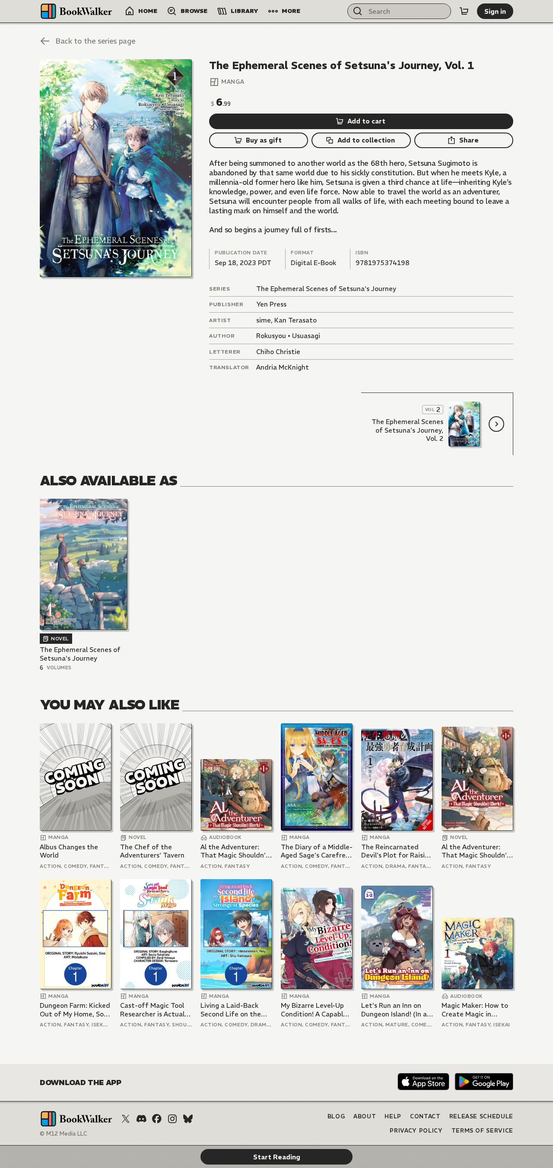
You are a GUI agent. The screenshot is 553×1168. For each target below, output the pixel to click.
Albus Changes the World (69, 851)
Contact (425, 1116)
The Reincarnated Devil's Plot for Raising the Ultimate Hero (396, 851)
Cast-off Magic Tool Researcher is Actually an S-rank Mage (155, 1009)
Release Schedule (481, 1116)
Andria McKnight (282, 367)
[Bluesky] (188, 1119)
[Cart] (464, 11)
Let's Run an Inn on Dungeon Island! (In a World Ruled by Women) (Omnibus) (394, 1009)
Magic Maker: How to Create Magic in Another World (475, 1009)
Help (393, 1116)
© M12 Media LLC (63, 1133)
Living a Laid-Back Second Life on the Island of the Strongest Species (230, 1009)
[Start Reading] (116, 168)
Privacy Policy (416, 1130)
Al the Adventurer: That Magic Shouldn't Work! (234, 851)
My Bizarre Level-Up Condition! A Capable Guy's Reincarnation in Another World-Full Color (316, 1009)
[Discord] (141, 1119)
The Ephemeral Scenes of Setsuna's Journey (326, 289)
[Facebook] (157, 1119)
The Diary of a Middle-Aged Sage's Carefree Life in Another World (317, 851)
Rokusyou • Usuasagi (288, 336)
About (364, 1116)
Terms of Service (482, 1130)
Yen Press (271, 304)
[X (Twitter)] (126, 1119)
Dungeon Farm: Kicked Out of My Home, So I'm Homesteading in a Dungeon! (75, 1009)
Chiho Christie (278, 352)
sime (263, 320)
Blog (336, 1116)
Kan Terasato (295, 320)
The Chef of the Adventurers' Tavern (152, 851)
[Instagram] (172, 1119)
